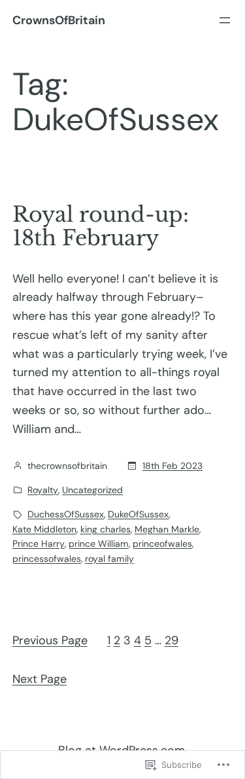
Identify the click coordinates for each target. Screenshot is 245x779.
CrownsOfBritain (58, 20)
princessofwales (46, 558)
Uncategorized (92, 490)
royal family (109, 558)
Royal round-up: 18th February (100, 226)
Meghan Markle (167, 529)
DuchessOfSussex (65, 514)
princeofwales (162, 543)
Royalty (42, 490)
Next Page (39, 679)
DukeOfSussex (138, 514)
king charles (105, 529)
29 (171, 640)
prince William (99, 543)
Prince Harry (38, 543)
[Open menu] (225, 20)
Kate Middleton (44, 529)
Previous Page (50, 640)
